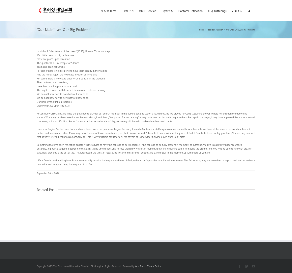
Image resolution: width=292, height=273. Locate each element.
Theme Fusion (154, 266)
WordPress (140, 266)
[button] (249, 10)
